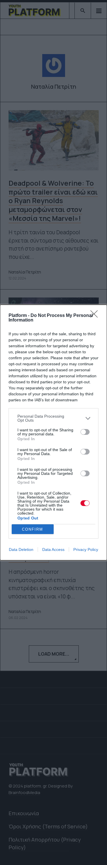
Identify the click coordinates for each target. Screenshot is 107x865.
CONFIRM (32, 529)
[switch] (85, 432)
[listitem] (53, 418)
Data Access (53, 549)
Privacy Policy (85, 549)
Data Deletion (21, 549)
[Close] (95, 315)
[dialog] (53, 432)
